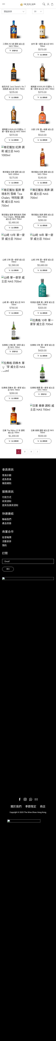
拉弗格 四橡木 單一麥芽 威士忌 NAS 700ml (14, 389)
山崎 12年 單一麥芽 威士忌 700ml (13, 261)
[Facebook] (19, 799)
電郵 (28, 561)
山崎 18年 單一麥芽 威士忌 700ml (42, 261)
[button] (44, 4)
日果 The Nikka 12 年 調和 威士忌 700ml (14, 431)
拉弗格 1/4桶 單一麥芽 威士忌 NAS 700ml (13, 346)
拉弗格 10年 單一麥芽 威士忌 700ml (42, 346)
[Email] (36, 799)
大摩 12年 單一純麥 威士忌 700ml (42, 130)
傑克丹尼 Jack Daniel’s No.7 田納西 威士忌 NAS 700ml (14, 88)
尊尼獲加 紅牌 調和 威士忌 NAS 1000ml (14, 173)
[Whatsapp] (30, 799)
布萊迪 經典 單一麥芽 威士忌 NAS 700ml (42, 303)
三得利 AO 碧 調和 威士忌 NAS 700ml (14, 45)
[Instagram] (25, 799)
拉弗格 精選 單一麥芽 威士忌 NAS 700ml (42, 389)
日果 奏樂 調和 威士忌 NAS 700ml (42, 431)
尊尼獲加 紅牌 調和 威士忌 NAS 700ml (42, 173)
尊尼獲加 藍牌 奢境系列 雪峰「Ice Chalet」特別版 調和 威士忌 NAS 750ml (14, 217)
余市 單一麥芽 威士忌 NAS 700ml (42, 45)
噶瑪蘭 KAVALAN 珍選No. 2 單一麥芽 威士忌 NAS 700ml (14, 130)
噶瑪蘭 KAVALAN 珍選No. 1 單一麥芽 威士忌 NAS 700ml (42, 88)
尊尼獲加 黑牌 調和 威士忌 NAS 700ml (42, 216)
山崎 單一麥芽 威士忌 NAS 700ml (13, 303)
